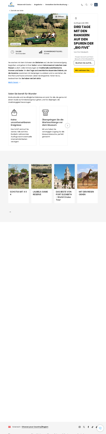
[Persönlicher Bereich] (96, 4)
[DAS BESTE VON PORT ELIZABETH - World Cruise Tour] (64, 183)
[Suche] (86, 4)
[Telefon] (82, 4)
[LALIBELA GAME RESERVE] (41, 183)
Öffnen (61, 17)
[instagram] (80, 427)
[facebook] (88, 427)
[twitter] (84, 427)
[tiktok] (92, 427)
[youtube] (97, 427)
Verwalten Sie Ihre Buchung (56, 5)
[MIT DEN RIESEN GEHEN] (87, 183)
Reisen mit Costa (24, 5)
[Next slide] (67, 125)
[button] (91, 5)
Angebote (38, 5)
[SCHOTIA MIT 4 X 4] (18, 183)
